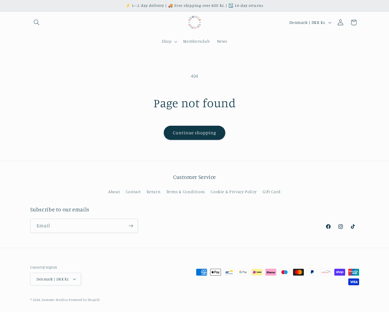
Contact (133, 191)
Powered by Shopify (84, 300)
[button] (36, 22)
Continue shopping (194, 132)
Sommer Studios (55, 300)
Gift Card (272, 191)
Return (153, 191)
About (114, 191)
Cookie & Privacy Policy (234, 191)
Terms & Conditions (185, 191)
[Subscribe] (130, 226)
